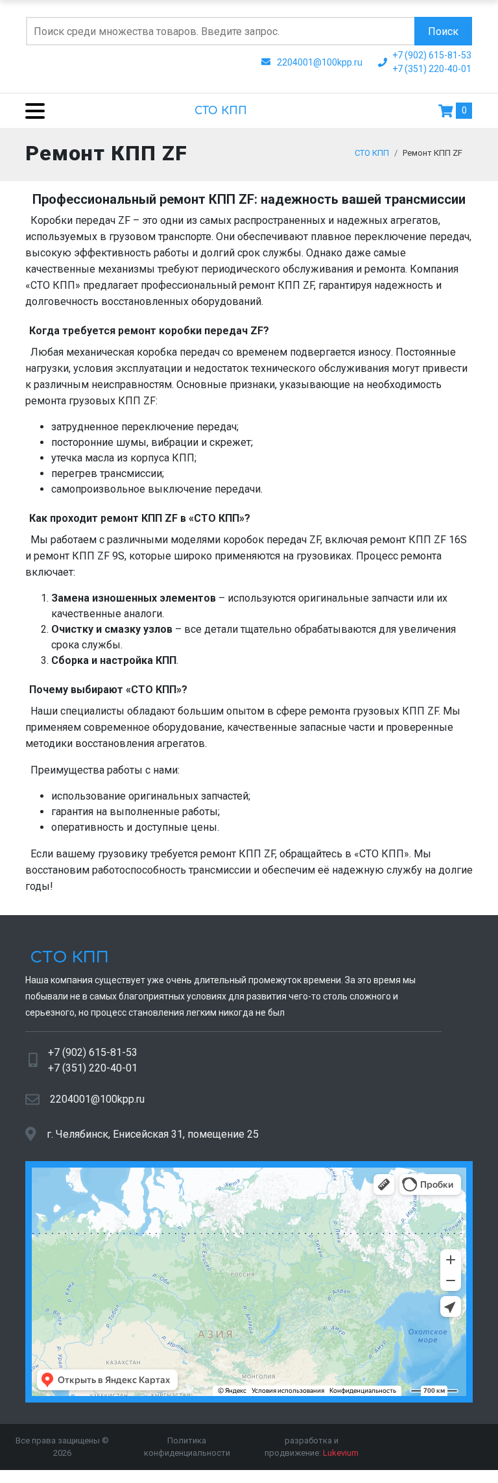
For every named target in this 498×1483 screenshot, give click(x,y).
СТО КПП (221, 111)
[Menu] (30, 110)
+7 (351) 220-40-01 (92, 1068)
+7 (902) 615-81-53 (92, 1052)
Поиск (443, 31)
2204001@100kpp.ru (97, 1099)
